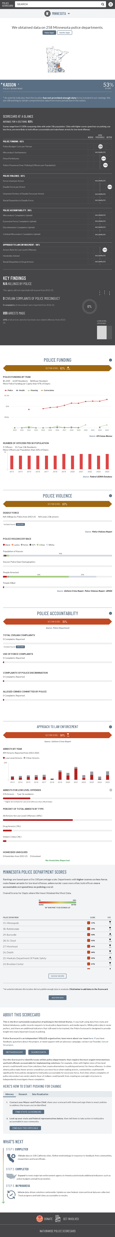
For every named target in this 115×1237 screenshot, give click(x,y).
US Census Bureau (104, 436)
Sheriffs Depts (64, 32)
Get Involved (71, 1219)
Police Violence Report (102, 531)
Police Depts (49, 32)
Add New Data (57, 998)
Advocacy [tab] (9, 1094)
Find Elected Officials (25, 1128)
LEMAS (109, 591)
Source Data (38, 1052)
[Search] (102, 4)
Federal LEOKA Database (101, 476)
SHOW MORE (57, 976)
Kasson (9, 84)
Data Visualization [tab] (40, 1094)
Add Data (20, 524)
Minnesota (56, 13)
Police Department (61, 628)
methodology (14, 1052)
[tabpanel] (57, 1115)
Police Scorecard (7, 4)
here (91, 1038)
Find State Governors (28, 1112)
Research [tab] (23, 1094)
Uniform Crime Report (73, 591)
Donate (48, 1219)
